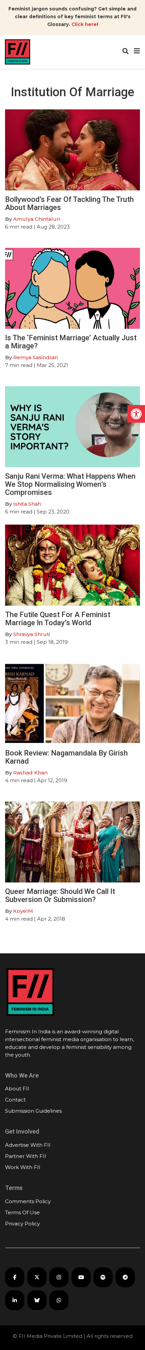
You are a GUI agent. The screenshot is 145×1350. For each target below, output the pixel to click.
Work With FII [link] (22, 1167)
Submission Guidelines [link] (33, 1111)
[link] (136, 414)
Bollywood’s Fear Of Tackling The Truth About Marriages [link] (69, 203)
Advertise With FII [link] (28, 1145)
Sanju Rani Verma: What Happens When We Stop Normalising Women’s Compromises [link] (70, 484)
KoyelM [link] (23, 911)
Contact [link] (15, 1099)
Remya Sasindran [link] (35, 357)
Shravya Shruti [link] (31, 634)
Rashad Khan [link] (30, 772)
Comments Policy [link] (28, 1201)
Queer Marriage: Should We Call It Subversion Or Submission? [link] (60, 895)
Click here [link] (84, 24)
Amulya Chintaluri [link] (36, 219)
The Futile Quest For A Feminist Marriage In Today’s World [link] (57, 618)
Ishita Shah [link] (27, 504)
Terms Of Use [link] (22, 1212)
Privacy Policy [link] (22, 1223)
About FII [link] (17, 1088)
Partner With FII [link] (25, 1156)
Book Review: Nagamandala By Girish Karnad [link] (66, 757)
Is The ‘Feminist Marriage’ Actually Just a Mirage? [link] (71, 342)
